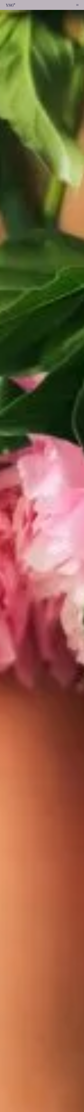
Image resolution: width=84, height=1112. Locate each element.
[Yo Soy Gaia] (16, 5)
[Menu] (77, 5)
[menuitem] (77, 5)
